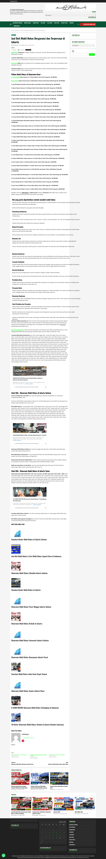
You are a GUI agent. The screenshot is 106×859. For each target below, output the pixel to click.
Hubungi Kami (36, 23)
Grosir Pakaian (27, 23)
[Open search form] (78, 24)
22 (60, 835)
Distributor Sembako (17, 23)
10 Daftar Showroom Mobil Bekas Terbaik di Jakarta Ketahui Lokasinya (39, 787)
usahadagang (15, 45)
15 (60, 832)
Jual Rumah (49, 23)
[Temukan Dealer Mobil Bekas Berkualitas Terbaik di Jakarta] (42, 803)
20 (52, 835)
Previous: (22, 763)
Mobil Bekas (14, 52)
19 (49, 835)
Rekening (71, 23)
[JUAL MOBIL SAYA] (85, 803)
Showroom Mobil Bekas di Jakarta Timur (35, 471)
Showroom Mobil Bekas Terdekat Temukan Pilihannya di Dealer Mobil (19, 787)
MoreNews (79, 857)
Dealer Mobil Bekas (37, 808)
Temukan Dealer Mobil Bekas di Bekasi (57, 754)
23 (63, 835)
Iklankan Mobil (57, 812)
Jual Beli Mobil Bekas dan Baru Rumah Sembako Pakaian (17, 9)
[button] (11, 24)
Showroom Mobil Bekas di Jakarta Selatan (35, 393)
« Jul (41, 842)
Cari (73, 51)
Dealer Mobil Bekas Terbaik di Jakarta (19, 754)
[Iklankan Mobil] (64, 803)
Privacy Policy (64, 23)
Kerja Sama (56, 23)
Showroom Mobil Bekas (17, 330)
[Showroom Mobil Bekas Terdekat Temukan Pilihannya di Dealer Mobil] (20, 778)
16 (63, 832)
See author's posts (28, 737)
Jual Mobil (43, 23)
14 (56, 832)
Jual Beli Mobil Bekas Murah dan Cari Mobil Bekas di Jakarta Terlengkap (21, 812)
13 (52, 832)
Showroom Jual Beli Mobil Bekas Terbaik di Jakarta (38, 755)
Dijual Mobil (16, 77)
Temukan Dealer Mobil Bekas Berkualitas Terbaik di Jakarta (41, 812)
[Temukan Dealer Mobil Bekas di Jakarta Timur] (59, 778)
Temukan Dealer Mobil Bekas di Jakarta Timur (59, 787)
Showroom (14, 35)
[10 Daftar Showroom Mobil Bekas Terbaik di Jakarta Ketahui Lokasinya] (40, 778)
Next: (58, 763)
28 (56, 837)
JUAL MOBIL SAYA (79, 812)
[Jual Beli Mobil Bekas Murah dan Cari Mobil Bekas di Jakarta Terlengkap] (21, 803)
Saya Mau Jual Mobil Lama (89, 24)
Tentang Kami (16, 26)
